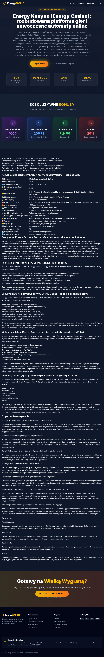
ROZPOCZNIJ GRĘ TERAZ (52, 593)
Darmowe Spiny (33, 624)
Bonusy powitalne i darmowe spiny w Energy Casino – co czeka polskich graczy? (33, 166)
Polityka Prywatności (60, 624)
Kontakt (56, 619)
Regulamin (57, 627)
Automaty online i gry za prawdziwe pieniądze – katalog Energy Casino (29, 170)
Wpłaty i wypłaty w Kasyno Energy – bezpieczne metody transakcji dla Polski (31, 168)
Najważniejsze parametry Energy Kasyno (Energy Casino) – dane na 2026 (30, 158)
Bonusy (81, 3)
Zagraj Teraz (39, 64)
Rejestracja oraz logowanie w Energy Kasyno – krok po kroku (25, 163)
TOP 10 (72, 3)
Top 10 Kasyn (32, 619)
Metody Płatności (33, 627)
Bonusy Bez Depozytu (35, 621)
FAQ (99, 3)
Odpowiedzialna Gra (60, 621)
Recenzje (90, 3)
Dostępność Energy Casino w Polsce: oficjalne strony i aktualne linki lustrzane (32, 161)
